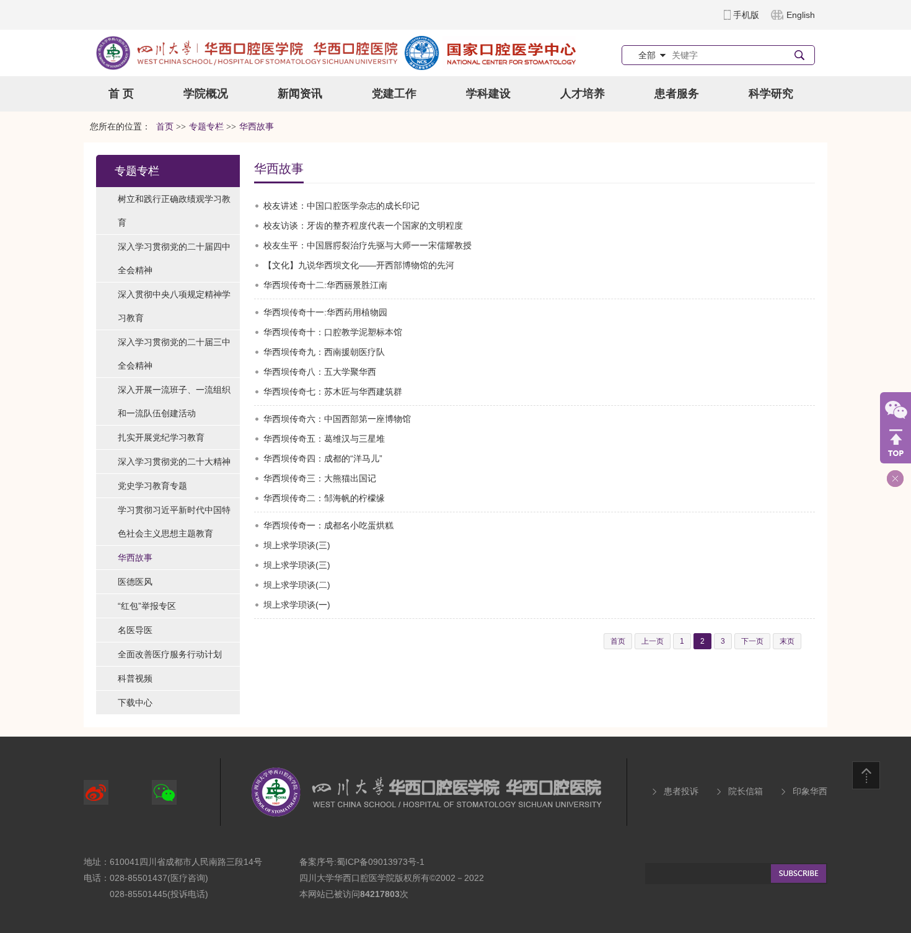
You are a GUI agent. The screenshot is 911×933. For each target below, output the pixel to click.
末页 (787, 641)
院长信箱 (745, 791)
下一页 (752, 641)
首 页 (121, 93)
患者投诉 (681, 791)
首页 (165, 126)
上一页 (652, 641)
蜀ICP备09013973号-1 (381, 862)
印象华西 (810, 791)
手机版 (746, 15)
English (800, 15)
